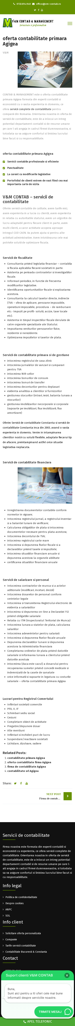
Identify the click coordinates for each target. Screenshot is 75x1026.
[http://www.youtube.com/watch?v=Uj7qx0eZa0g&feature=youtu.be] (42, 10)
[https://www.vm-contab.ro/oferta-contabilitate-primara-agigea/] (26, 783)
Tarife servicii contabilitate (20, 945)
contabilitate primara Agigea (26, 758)
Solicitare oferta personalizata (23, 933)
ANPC (8, 909)
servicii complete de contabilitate (30, 109)
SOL (7, 915)
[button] (67, 975)
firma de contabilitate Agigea (26, 766)
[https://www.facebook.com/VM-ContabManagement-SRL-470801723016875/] (38, 10)
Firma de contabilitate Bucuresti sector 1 (55, 796)
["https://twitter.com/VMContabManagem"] (35, 10)
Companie (11, 939)
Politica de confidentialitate (21, 897)
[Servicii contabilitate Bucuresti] (28, 22)
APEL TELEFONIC (39, 1021)
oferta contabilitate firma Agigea (29, 762)
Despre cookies (14, 903)
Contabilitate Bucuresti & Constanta (26, 951)
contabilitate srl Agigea (23, 771)
